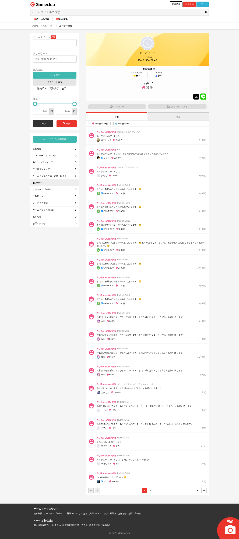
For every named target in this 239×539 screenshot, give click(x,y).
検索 (67, 123)
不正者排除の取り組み (99, 525)
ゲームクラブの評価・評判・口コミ (49, 176)
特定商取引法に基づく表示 (75, 525)
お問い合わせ (39, 223)
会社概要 (38, 513)
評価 (117, 117)
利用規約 (56, 525)
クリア (43, 123)
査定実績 (147, 69)
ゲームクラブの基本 (42, 189)
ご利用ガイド (39, 196)
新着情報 (176, 4)
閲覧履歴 (37, 149)
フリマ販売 (55, 75)
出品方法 (38, 69)
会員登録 (189, 4)
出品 (178, 117)
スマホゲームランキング (44, 155)
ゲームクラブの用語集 (43, 210)
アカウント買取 (54, 82)
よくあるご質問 (40, 203)
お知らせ (37, 216)
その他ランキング (41, 169)
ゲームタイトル (41, 37)
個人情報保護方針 (42, 525)
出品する (63, 19)
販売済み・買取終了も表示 (51, 88)
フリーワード (40, 53)
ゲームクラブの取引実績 (54, 139)
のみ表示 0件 (124, 123)
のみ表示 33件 (101, 123)
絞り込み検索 (42, 19)
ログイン (202, 4)
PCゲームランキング (43, 162)
